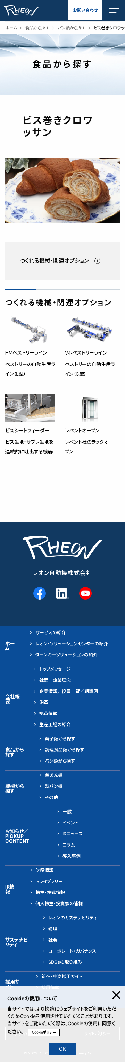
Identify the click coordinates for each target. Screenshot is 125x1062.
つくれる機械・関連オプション (54, 260)
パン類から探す (71, 28)
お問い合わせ (85, 10)
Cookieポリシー (44, 1032)
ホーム (11, 28)
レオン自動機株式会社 (62, 573)
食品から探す (37, 28)
